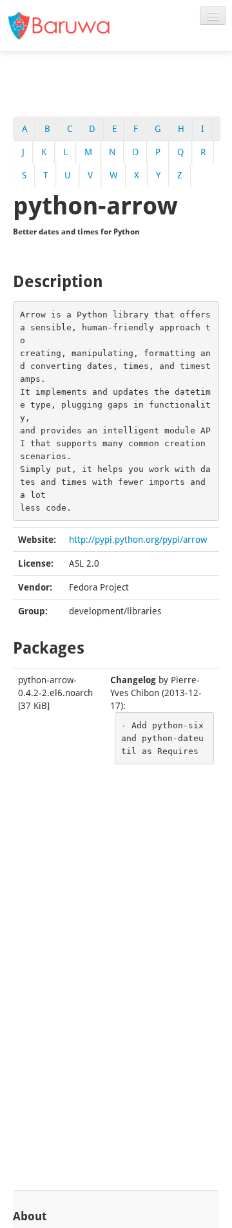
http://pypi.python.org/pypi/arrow (138, 539)
